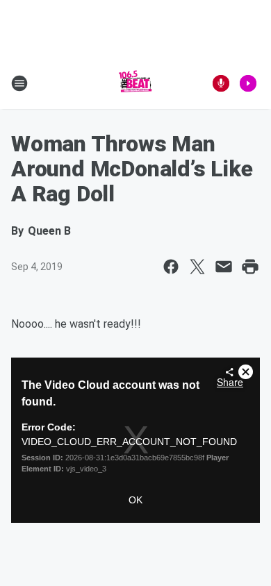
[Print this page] (250, 266)
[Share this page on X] (197, 266)
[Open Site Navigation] (19, 83)
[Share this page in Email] (223, 266)
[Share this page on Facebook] (171, 266)
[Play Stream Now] (248, 83)
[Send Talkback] (221, 83)
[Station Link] (135, 83)
